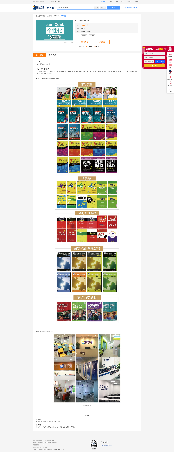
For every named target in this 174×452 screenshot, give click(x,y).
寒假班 (103, 8)
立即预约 (154, 66)
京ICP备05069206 (59, 449)
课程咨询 (52, 55)
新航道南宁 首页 (40, 16)
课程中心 (129, 1)
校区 (122, 1)
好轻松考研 (103, 1)
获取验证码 (160, 61)
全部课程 (49, 16)
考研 (97, 8)
